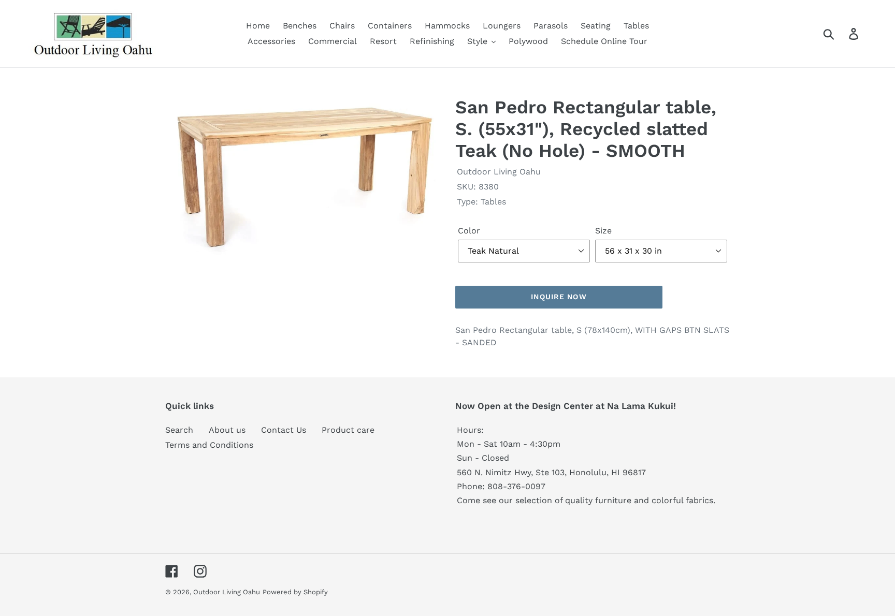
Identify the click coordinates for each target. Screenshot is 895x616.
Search (179, 430)
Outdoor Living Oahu (226, 592)
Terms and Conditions (209, 445)
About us (227, 430)
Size (603, 231)
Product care (348, 430)
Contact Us (283, 430)
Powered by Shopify (295, 592)
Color (469, 231)
